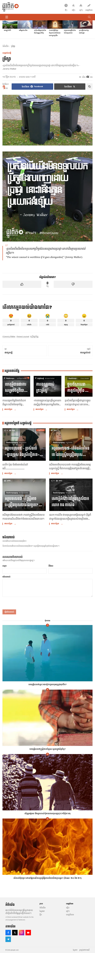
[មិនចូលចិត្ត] (73, 284)
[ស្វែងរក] (89, 17)
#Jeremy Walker (8, 337)
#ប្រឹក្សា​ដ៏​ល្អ (34, 337)
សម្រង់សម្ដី (6, 53)
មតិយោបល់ (6, 577)
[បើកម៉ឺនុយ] (6, 17)
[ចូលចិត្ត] (21, 284)
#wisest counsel (22, 337)
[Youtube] (28, 932)
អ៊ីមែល (50, 566)
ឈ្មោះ (4, 566)
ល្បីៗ (67, 908)
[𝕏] (15, 932)
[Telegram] (8, 939)
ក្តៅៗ (68, 911)
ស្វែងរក (42, 911)
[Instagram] (21, 932)
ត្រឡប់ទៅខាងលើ (84, 950)
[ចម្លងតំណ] (89, 86)
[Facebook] (8, 932)
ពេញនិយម (70, 915)
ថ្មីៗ (40, 915)
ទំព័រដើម (5, 46)
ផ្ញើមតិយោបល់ (9, 612)
